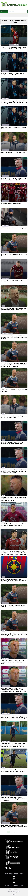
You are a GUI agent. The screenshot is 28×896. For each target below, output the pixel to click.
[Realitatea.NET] (14, 847)
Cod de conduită (13, 892)
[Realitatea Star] (14, 863)
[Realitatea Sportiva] (14, 841)
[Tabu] (14, 868)
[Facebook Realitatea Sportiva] (14, 876)
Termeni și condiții (13, 889)
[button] (2, 11)
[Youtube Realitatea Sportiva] (14, 882)
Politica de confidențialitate (13, 891)
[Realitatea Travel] (14, 857)
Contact (14, 894)
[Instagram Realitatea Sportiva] (14, 879)
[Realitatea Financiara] (14, 852)
